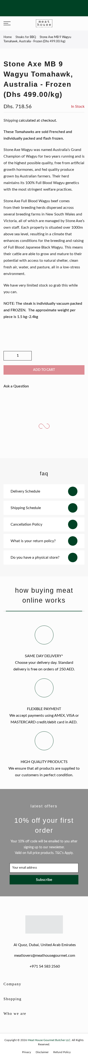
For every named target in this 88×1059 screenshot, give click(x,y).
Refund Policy (62, 1052)
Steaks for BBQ (25, 37)
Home (8, 37)
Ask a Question (16, 386)
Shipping (11, 120)
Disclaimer (42, 1052)
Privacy (26, 1052)
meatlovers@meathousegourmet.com (44, 955)
